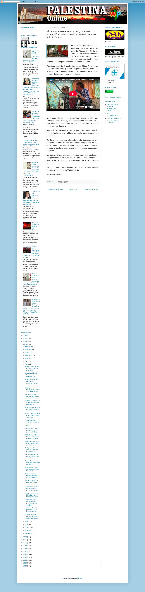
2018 (25, 548)
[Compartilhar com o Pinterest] (67, 182)
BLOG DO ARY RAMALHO (112, 110)
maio (27, 521)
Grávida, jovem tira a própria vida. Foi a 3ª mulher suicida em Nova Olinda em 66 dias (31, 143)
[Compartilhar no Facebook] (65, 182)
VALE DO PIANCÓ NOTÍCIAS (113, 121)
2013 (25, 563)
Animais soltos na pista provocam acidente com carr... (32, 409)
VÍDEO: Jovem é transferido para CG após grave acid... (32, 475)
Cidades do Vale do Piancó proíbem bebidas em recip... (32, 495)
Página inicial (73, 189)
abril (26, 524)
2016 (25, 554)
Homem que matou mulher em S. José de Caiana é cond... (32, 456)
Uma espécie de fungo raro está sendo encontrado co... (32, 482)
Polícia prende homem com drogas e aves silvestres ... (32, 415)
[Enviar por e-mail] (59, 182)
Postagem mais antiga (90, 189)
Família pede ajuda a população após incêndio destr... (32, 509)
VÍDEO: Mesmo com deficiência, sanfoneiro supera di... (32, 382)
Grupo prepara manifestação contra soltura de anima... (32, 389)
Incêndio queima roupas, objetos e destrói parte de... (31, 516)
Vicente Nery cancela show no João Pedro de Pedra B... (32, 462)
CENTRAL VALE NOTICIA (112, 105)
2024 (25, 341)
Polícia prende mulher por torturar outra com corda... (32, 368)
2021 (25, 540)
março (27, 527)
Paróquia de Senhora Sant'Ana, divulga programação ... (32, 449)
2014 (25, 560)
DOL (108, 113)
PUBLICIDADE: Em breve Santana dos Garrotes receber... (32, 436)
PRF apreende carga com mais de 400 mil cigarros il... (32, 443)
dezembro (28, 347)
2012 (25, 566)
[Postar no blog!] (61, 182)
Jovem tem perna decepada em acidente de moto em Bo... (31, 502)
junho (27, 364)
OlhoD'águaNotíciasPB (114, 118)
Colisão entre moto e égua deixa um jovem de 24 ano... (32, 488)
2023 (25, 344)
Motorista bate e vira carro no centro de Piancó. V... (32, 469)
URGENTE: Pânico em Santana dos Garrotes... (35, 226)
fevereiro (28, 530)
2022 (25, 537)
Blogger (79, 578)
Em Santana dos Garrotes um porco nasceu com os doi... (32, 422)
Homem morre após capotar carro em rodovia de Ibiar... (31, 430)
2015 (25, 557)
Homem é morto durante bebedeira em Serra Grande (32, 396)
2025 (25, 338)
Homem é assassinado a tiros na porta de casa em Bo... (32, 402)
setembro (28, 355)
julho (27, 361)
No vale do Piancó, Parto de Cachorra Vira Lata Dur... (32, 375)
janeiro (27, 533)
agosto (27, 358)
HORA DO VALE (112, 116)
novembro (28, 349)
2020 (25, 543)
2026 (25, 335)
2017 (25, 551)
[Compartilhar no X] (63, 182)
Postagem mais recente (55, 189)
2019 (25, 545)
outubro (28, 352)
